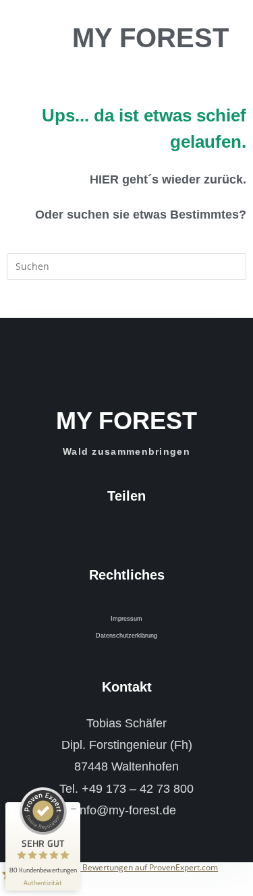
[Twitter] (119, 530)
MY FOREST (150, 38)
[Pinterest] (134, 530)
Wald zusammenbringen (126, 451)
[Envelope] (150, 530)
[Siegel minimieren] (73, 809)
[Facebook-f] (103, 530)
